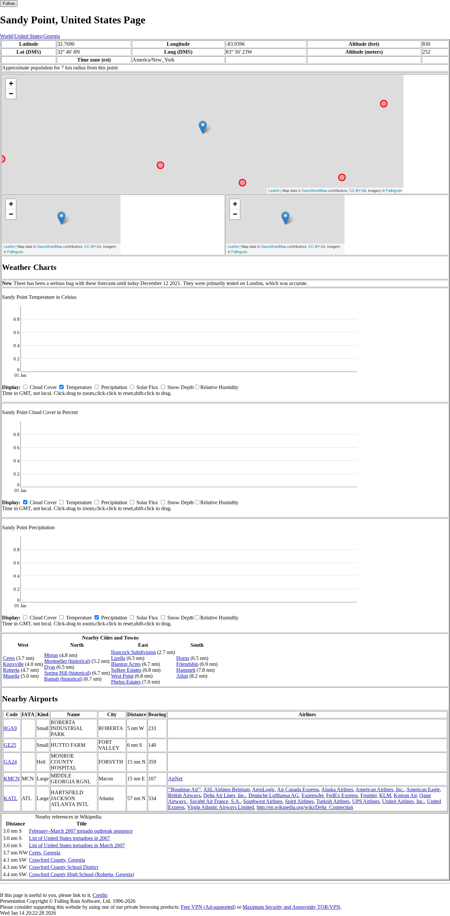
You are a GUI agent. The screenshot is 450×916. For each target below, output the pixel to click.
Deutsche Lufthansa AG (273, 795)
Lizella (118, 658)
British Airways (184, 795)
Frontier (368, 795)
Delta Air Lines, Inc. (224, 795)
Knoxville (13, 664)
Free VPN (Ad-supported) (208, 907)
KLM (385, 795)
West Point (122, 676)
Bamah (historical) (63, 679)
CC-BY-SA (357, 190)
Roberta (11, 670)
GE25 (10, 745)
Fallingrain (394, 190)
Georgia (51, 36)
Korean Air (405, 795)
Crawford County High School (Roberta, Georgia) (81, 874)
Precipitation (114, 387)
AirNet (175, 778)
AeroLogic (263, 789)
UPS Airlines (366, 801)
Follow (9, 3)
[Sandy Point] (203, 127)
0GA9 (10, 728)
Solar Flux (147, 387)
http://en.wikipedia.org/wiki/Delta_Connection (305, 807)
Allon (182, 676)
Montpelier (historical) (67, 661)
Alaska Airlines (337, 789)
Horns (182, 658)
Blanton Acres (126, 664)
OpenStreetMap (314, 190)
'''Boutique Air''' (184, 789)
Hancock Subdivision (133, 652)
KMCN (12, 778)
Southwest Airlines (262, 801)
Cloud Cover (43, 387)
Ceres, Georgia (44, 852)
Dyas (49, 667)
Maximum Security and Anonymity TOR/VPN (291, 907)
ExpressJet (312, 795)
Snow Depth (180, 387)
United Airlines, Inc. (403, 801)
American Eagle (423, 789)
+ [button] (11, 83)
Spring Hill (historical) (67, 673)
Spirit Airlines (299, 801)
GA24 (10, 762)
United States (28, 36)
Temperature (79, 387)
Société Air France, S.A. (215, 801)
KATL (10, 798)
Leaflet (273, 190)
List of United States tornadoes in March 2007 (77, 845)
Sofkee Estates (126, 670)
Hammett (185, 670)
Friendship (187, 664)
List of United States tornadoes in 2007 (69, 838)
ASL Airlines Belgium (226, 789)
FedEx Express (342, 795)
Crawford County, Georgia (57, 860)
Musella (11, 676)
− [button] (11, 94)
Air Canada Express (298, 789)
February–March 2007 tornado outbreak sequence (81, 831)
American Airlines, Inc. (379, 789)
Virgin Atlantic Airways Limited (220, 807)
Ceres (9, 658)
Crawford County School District (63, 867)
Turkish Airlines (333, 801)
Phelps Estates (126, 682)
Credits (100, 895)
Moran (51, 655)
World (6, 36)
